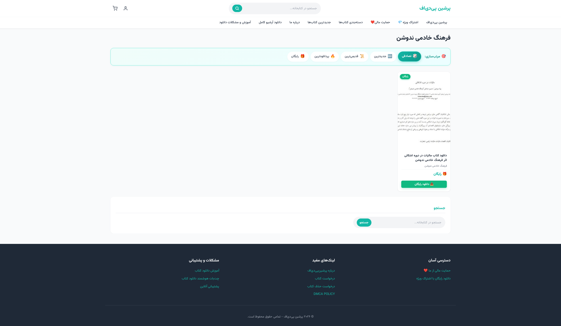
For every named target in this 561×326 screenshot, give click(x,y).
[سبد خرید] (115, 8)
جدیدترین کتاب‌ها (319, 22)
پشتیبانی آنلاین (209, 286)
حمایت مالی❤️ (380, 22)
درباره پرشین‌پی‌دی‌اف (321, 270)
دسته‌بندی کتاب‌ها (351, 22)
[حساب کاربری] (125, 8)
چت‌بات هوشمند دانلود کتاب (200, 278)
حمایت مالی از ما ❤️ (437, 270)
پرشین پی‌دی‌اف (435, 8)
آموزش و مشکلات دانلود (235, 22)
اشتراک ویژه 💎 (408, 22)
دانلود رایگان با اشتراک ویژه (433, 278)
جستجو (364, 222)
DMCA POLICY (324, 294)
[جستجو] (237, 8)
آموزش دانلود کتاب (207, 270)
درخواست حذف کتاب (321, 286)
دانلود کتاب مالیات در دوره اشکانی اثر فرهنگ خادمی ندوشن (425, 158)
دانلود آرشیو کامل (270, 22)
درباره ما (294, 22)
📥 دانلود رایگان (424, 184)
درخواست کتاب (325, 278)
